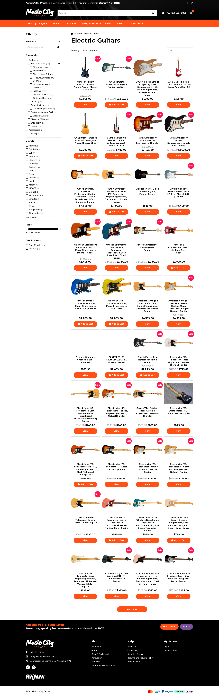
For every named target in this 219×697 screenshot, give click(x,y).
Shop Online (169, 626)
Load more (132, 609)
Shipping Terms (135, 654)
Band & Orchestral (100, 654)
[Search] (153, 13)
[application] (48, 23)
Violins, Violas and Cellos (103, 665)
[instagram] (34, 667)
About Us (131, 646)
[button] (38, 23)
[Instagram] (192, 3)
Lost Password (170, 650)
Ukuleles (96, 661)
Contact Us (132, 650)
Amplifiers (96, 646)
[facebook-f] (28, 667)
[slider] (27, 229)
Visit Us (186, 626)
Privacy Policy (133, 661)
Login (166, 646)
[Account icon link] (163, 13)
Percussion (97, 657)
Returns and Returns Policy (140, 657)
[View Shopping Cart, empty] (190, 13)
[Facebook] (188, 3)
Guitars (78, 33)
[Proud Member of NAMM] (35, 676)
